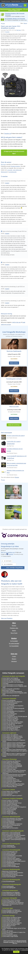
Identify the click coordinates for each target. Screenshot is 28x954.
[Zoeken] (25, 5)
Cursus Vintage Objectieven (9, 813)
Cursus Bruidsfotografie (8, 881)
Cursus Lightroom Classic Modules (11, 738)
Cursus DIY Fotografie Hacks (10, 728)
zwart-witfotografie (17, 170)
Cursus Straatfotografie (8, 704)
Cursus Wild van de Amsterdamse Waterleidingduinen (11, 826)
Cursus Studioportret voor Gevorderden (12, 872)
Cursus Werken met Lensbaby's (10, 805)
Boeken (14, 630)
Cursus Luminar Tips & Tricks (10, 792)
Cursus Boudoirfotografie (9, 854)
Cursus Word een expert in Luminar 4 (12, 795)
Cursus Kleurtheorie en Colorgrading (12, 765)
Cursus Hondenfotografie (9, 847)
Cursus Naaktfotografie (8, 862)
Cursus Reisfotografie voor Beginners (12, 701)
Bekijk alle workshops (14, 424)
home (3, 23)
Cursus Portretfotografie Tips (9, 851)
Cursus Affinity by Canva (8, 925)
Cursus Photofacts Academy (9, 935)
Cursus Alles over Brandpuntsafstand (12, 691)
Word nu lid (16, 10)
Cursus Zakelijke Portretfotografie (11, 863)
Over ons (14, 654)
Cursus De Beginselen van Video (11, 901)
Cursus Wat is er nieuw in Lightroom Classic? (14, 753)
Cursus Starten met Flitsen (9, 853)
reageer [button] (7, 183)
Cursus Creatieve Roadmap (9, 804)
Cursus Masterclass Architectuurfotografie (13, 708)
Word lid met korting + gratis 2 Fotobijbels (11, 9)
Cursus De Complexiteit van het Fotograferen (14, 807)
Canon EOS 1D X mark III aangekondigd (13, 442)
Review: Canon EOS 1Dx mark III (15, 435)
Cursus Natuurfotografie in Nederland (12, 824)
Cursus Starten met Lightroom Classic (12, 736)
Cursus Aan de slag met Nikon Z (10, 730)
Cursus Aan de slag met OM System (11, 723)
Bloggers (14, 659)
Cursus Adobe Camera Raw (9, 767)
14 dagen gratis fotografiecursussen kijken (14, 152)
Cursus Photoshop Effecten (9, 786)
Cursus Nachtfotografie (8, 715)
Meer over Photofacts (6, 618)
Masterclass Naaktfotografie (14, 351)
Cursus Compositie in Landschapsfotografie (13, 838)
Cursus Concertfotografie (9, 700)
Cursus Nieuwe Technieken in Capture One (13, 932)
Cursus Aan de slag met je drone (11, 921)
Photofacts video (14, 628)
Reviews (14, 625)
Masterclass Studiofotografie (9, 871)
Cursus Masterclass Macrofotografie (11, 820)
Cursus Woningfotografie (8, 887)
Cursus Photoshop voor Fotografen (11, 763)
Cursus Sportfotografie (8, 707)
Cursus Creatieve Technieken (10, 800)
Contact (14, 656)
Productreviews (6, 927)
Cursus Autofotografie (8, 886)
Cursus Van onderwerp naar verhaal (11, 803)
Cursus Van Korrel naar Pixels (10, 719)
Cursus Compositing (7, 777)
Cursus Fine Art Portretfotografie (10, 866)
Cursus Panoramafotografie (9, 713)
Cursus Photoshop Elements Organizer (12, 776)
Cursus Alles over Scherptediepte (11, 679)
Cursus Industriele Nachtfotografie (11, 727)
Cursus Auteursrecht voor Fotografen (12, 923)
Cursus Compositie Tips (8, 724)
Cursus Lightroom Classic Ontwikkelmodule (13, 742)
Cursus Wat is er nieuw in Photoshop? (12, 785)
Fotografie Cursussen (5, 1)
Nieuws (25, 23)
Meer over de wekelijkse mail (8, 552)
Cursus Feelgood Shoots (9, 865)
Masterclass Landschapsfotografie (11, 832)
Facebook (11, 554)
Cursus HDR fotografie (8, 712)
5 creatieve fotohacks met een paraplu (15, 450)
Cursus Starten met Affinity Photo (11, 924)
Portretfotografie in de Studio (14, 379)
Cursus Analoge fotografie (9, 809)
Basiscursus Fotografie (8, 690)
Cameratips (5, 683)
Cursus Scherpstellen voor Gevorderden (13, 682)
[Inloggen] (26, 1)
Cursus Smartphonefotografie (10, 718)
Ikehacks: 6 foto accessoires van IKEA (15, 471)
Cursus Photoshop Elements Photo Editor (13, 784)
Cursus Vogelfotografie (8, 845)
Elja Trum (19, 30)
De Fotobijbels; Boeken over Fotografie (15, 18)
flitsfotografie (4, 172)
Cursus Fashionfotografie (9, 876)
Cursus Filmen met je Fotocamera (11, 900)
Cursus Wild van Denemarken (10, 828)
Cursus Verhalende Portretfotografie (11, 859)
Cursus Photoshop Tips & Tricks (10, 780)
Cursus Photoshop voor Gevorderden (12, 766)
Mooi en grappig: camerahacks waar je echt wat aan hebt (16, 464)
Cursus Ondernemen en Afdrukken (11, 893)
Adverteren (14, 661)
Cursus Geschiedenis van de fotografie (12, 684)
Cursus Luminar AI (7, 794)
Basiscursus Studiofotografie (9, 874)
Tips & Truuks (14, 633)
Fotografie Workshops (15, 1)
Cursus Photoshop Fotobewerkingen (12, 781)
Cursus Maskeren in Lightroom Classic (12, 737)
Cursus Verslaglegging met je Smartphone (13, 711)
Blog (14, 623)
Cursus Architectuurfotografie (10, 703)
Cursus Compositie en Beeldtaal (10, 688)
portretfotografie (12, 172)
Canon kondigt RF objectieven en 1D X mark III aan (17, 457)
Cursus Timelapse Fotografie (10, 720)
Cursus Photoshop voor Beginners (11, 761)
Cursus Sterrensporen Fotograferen (11, 836)
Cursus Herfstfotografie (8, 821)
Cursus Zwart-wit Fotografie (9, 808)
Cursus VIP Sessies (7, 931)
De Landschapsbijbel (14, 643)
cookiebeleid (24, 950)
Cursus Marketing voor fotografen (11, 892)
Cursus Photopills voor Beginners (11, 910)
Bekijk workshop (14, 363)
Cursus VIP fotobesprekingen (10, 912)
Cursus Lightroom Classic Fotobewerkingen (14, 745)
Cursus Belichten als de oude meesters (12, 875)
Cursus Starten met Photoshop (10, 762)
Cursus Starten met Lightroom (10, 734)
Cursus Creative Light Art (9, 812)
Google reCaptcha (7, 556)
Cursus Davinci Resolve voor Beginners (13, 902)
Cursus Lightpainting (7, 811)
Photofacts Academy (15, 166)
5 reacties (7, 31)
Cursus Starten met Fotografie (10, 678)
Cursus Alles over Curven (9, 782)
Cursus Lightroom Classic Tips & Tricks (12, 744)
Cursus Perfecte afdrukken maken (11, 920)
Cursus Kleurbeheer (7, 709)
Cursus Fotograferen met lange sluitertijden (13, 835)
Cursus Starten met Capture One (11, 919)
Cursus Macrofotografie (8, 822)
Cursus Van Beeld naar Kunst (10, 801)
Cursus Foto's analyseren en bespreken (12, 705)
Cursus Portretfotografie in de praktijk (12, 855)
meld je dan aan (16, 322)
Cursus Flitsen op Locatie (9, 857)
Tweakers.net (7, 133)
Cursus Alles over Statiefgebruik (10, 695)
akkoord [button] (16, 951)
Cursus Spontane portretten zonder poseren (13, 861)
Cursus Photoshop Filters (9, 778)
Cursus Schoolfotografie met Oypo (11, 895)
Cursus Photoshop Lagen (9, 769)
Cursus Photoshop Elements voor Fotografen (14, 774)
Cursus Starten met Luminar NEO (11, 791)
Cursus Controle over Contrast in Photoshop (14, 770)
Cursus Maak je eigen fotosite (10, 936)
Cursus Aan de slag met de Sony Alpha (12, 722)
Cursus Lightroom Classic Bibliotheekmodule (14, 749)
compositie (9, 170)
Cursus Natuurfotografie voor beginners (12, 818)
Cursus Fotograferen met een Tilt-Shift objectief (14, 716)
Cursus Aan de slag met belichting (11, 680)
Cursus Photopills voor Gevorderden (12, 911)
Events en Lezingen (7, 933)
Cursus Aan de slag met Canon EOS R (12, 726)
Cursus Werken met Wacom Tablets (11, 917)
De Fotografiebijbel (14, 646)
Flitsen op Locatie (14, 406)
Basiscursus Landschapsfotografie (11, 834)
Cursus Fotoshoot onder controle (11, 858)
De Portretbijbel (14, 641)
